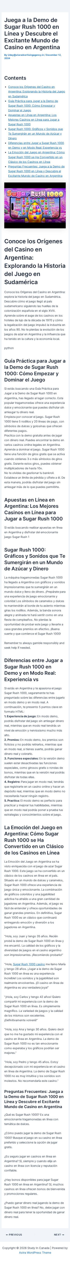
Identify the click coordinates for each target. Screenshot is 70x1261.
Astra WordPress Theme (35, 1252)
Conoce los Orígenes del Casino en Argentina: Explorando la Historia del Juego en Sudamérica (36, 91)
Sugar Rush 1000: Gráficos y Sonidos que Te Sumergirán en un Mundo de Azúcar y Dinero (35, 133)
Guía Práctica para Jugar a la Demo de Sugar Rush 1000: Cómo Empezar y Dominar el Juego (33, 105)
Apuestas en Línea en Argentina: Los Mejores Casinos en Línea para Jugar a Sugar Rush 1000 (33, 119)
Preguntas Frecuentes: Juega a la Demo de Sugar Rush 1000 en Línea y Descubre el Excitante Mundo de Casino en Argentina (36, 171)
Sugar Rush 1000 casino (29, 964)
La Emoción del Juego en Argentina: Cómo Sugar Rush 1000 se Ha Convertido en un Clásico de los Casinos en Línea (36, 157)
